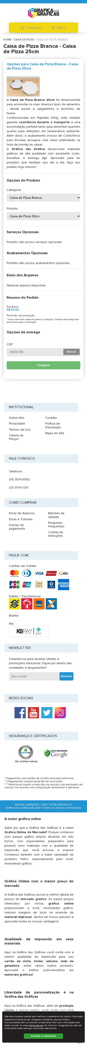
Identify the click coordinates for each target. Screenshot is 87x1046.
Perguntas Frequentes (56, 524)
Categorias (34, 28)
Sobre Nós (16, 418)
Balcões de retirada (56, 515)
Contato (51, 418)
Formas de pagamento (17, 526)
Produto (12, 208)
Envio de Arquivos (22, 513)
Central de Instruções (55, 534)
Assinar (66, 676)
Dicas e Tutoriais (21, 519)
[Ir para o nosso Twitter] (46, 712)
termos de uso (36, 1025)
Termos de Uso (20, 429)
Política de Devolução (53, 425)
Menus (61, 28)
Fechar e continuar (43, 1036)
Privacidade (17, 423)
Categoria (14, 190)
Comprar (43, 365)
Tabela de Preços (16, 437)
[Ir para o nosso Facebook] (20, 712)
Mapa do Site (54, 433)
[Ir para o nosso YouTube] (33, 712)
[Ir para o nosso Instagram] (60, 712)
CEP (9, 344)
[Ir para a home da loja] (43, 13)
